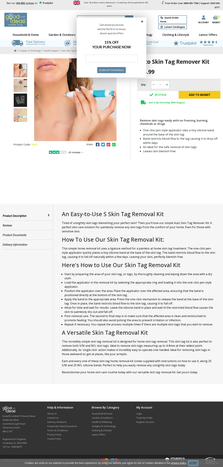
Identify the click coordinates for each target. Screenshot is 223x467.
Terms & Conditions (57, 430)
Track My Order (144, 417)
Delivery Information (15, 245)
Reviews (7, 225)
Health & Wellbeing (102, 422)
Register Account (145, 422)
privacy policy (178, 463)
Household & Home (26, 35)
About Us (52, 413)
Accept (193, 463)
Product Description (14, 216)
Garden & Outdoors (62, 35)
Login (139, 413)
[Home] (15, 51)
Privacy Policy (54, 434)
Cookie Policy (54, 438)
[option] (75, 99)
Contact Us (53, 417)
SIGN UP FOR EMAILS (111, 70)
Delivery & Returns (57, 422)
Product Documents (14, 235)
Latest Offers (208, 35)
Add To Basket (199, 95)
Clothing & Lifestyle (175, 35)
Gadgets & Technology (104, 426)
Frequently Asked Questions (62, 426)
